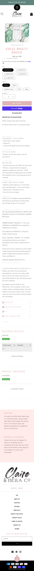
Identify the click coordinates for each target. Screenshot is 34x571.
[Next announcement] (29, 2)
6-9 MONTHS (22, 74)
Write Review (6, 339)
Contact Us (17, 525)
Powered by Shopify (22, 568)
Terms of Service (17, 521)
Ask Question (6, 379)
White (6, 85)
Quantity (4, 93)
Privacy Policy (17, 518)
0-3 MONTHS (20, 70)
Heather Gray (8, 89)
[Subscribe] (17, 544)
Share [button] (6, 322)
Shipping (4, 58)
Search (17, 529)
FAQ (17, 495)
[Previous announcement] (5, 2)
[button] (2, 14)
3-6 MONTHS (8, 74)
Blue (26, 89)
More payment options (17, 113)
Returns (17, 506)
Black (15, 85)
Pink (19, 89)
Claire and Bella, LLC (15, 568)
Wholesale (17, 510)
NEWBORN (8, 70)
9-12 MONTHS (9, 78)
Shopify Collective (17, 514)
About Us (17, 499)
